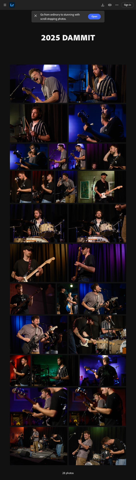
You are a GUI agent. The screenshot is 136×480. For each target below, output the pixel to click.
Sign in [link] (127, 4)
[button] (35, 16)
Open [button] (94, 16)
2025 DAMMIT (68, 37)
